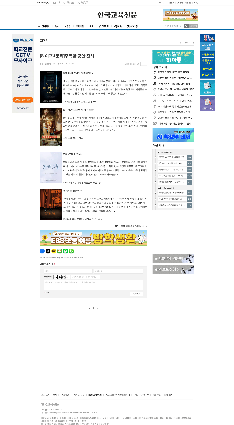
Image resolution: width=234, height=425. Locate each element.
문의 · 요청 (168, 395)
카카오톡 (53, 251)
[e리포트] (103, 26)
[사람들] (67, 26)
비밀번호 (98, 271)
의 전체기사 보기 (130, 226)
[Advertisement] (53, 13)
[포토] (91, 26)
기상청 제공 (84, 3)
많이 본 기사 (159, 67)
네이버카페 (65, 251)
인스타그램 (68, 3)
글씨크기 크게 (142, 64)
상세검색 (193, 26)
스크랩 (137, 64)
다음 (97, 308)
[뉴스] (57, 26)
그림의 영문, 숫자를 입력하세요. (84, 277)
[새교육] (118, 26)
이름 (46, 271)
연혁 (54, 395)
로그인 (196, 3)
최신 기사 (158, 145)
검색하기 (186, 26)
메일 (129, 64)
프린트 (133, 64)
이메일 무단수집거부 (141, 395)
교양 (192, 43)
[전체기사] (44, 26)
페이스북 (59, 3)
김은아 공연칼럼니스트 (47, 64)
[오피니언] (80, 26)
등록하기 (136, 294)
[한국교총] (133, 26)
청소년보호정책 (117, 395)
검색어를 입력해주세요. (173, 26)
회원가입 (188, 3)
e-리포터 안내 (65, 395)
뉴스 (186, 43)
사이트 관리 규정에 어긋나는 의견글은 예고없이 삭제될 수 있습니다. (72, 282)
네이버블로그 (73, 3)
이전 (89, 308)
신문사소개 (45, 395)
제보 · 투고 (162, 3)
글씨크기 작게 (145, 64)
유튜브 (55, 3)
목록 (125, 64)
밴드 (71, 251)
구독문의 (180, 3)
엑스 (64, 3)
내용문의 (171, 3)
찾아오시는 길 (79, 395)
